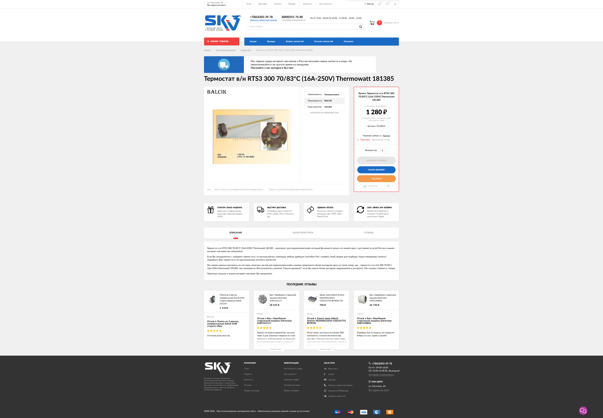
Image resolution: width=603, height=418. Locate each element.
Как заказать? (325, 4)
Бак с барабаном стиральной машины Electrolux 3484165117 (283, 298)
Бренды (271, 41)
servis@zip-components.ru (293, 20)
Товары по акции (251, 391)
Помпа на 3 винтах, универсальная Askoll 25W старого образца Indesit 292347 (232, 299)
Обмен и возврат (291, 391)
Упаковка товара (291, 380)
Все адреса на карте (216, 5)
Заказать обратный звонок (263, 20)
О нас (248, 4)
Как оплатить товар (293, 369)
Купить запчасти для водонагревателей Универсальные (239, 189)
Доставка (262, 4)
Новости (248, 374)
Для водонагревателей (226, 50)
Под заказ (376, 179)
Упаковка (348, 41)
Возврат (292, 4)
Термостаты (246, 50)
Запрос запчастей (295, 41)
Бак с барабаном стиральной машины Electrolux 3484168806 (382, 298)
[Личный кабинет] (395, 4)
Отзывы (247, 385)
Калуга (386, 136)
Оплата (277, 4)
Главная (207, 50)
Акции (253, 41)
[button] (583, 411)
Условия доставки (292, 385)
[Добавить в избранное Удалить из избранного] (388, 186)
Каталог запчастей (323, 41)
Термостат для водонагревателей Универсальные (290, 189)
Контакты (307, 4)
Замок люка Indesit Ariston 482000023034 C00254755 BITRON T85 (332, 298)
